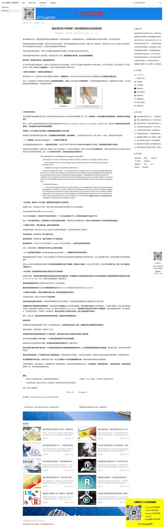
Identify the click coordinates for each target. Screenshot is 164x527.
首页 (23, 3)
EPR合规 (137, 161)
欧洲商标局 (140, 88)
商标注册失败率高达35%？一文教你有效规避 (58, 445)
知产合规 (33, 3)
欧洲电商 (146, 161)
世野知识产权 (141, 78)
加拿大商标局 (141, 102)
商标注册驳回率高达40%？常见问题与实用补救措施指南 (62, 477)
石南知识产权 (60, 33)
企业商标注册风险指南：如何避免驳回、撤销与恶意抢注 (117, 445)
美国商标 (137, 164)
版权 (28, 388)
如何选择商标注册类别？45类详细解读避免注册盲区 (60, 461)
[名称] (92, 14)
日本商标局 (140, 85)
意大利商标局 (141, 92)
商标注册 (137, 158)
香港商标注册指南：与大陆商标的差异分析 (112, 477)
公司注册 (153, 158)
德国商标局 (140, 106)
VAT (151, 164)
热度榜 (54, 3)
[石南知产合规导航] (3, 3)
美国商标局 (140, 95)
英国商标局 (140, 99)
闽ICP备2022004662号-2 (37, 520)
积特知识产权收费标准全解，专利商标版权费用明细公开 (42, 379)
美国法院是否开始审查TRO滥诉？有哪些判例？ (93, 407)
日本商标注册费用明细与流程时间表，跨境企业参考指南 (117, 493)
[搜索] (160, 3)
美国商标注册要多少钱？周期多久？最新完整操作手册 (61, 493)
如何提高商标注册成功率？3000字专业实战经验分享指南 (117, 461)
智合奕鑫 (139, 82)
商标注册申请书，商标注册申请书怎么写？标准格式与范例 (41, 407)
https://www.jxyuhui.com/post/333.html (44, 397)
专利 (145, 164)
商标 (145, 158)
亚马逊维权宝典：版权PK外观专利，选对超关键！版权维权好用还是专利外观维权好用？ (52, 383)
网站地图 (25, 520)
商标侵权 (145, 167)
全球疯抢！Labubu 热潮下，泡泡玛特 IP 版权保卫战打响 (96, 379)
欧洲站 (137, 167)
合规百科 (43, 3)
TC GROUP (140, 75)
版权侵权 (34, 388)
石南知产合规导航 (11, 3)
